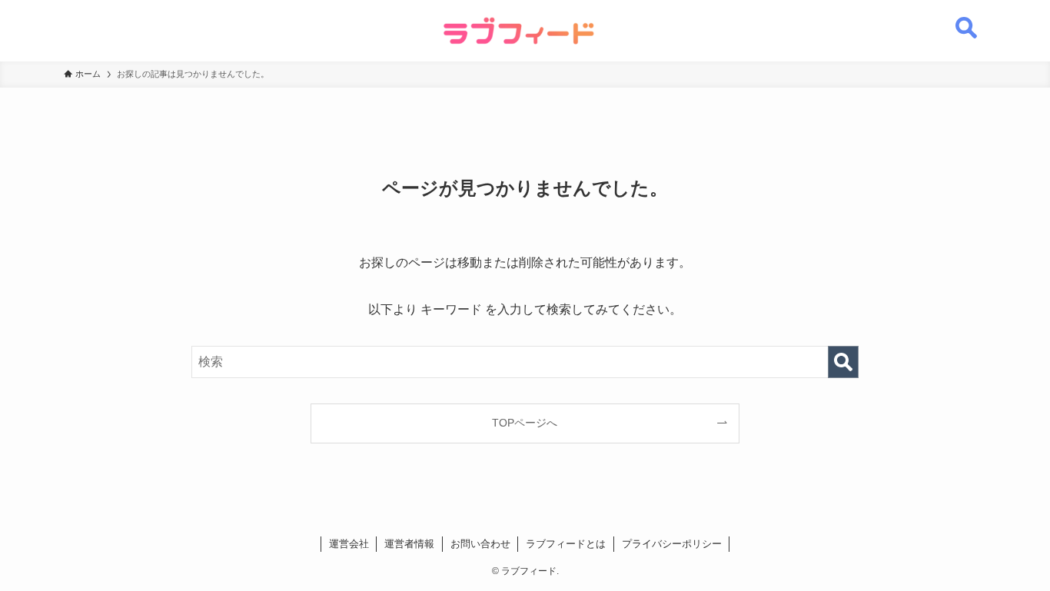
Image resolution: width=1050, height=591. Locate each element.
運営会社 (349, 543)
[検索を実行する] (843, 362)
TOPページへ (524, 423)
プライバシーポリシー (672, 543)
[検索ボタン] (966, 19)
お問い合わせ (480, 543)
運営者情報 (409, 543)
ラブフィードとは (566, 543)
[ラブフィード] (519, 31)
